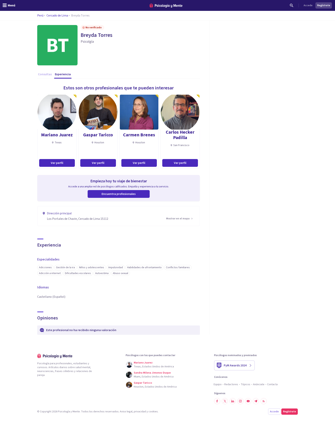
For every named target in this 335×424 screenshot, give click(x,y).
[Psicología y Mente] (165, 5)
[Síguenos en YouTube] (248, 401)
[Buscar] (291, 5)
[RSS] (264, 401)
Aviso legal (126, 412)
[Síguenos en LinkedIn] (233, 401)
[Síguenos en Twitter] (225, 401)
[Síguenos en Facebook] (217, 401)
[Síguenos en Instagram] (240, 401)
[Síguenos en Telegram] (256, 401)
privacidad (140, 412)
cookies (153, 412)
